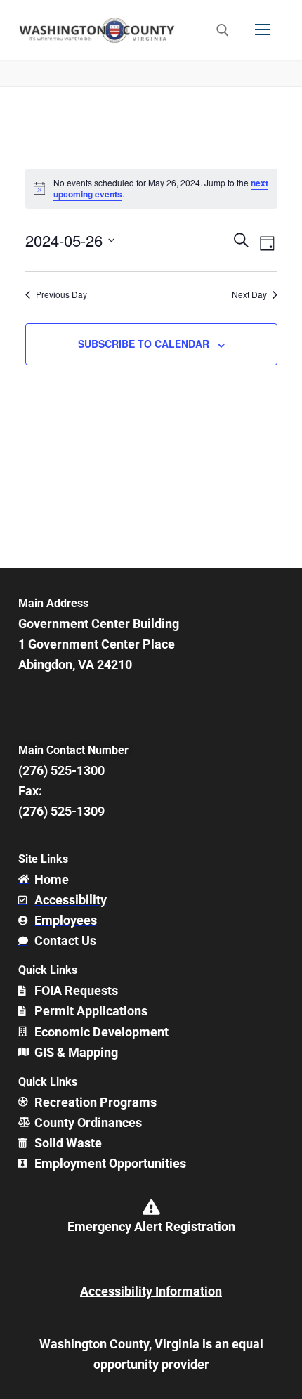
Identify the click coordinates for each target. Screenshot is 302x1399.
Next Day (249, 294)
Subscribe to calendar (143, 344)
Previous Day (61, 294)
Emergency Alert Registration (151, 1226)
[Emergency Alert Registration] (151, 1207)
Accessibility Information (151, 1291)
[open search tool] (222, 30)
